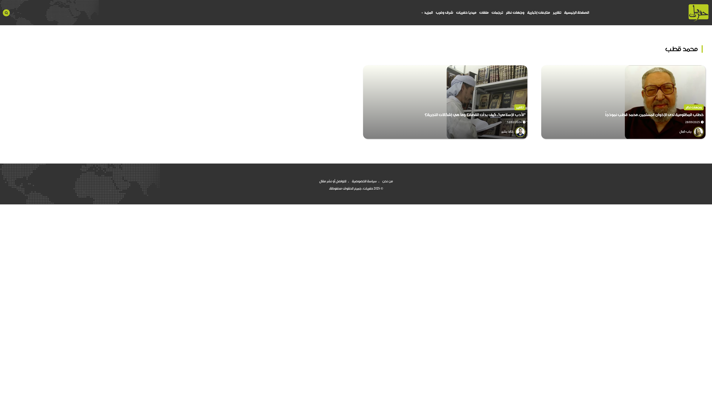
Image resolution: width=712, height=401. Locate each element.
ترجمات (497, 12)
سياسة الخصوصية (364, 181)
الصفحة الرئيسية (576, 12)
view (702, 68)
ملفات (484, 12)
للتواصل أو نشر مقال (332, 181)
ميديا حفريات (466, 12)
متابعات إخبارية (538, 12)
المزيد (428, 12)
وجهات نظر (515, 12)
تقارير (557, 12)
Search (6, 12)
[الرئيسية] (698, 13)
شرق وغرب (444, 12)
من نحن (387, 181)
